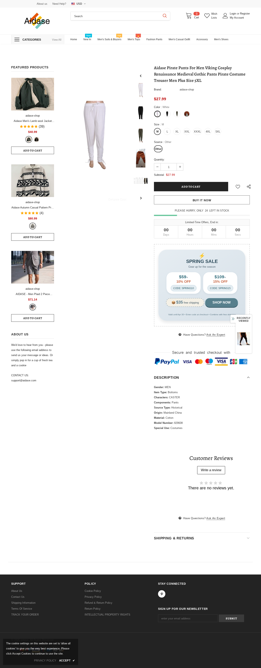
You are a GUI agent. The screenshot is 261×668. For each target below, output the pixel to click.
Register (245, 13)
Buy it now (202, 200)
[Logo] (37, 21)
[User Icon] (225, 15)
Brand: (158, 89)
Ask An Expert (215, 334)
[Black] (36, 139)
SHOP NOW (221, 302)
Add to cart (32, 151)
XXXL (197, 131)
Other (158, 148)
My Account (237, 17)
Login (233, 13)
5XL (218, 131)
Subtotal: (159, 174)
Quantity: (159, 159)
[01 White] (33, 226)
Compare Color (117, 198)
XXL (186, 131)
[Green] (29, 139)
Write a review (211, 470)
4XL (208, 131)
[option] (94, 135)
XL (177, 131)
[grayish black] (33, 307)
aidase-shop (32, 115)
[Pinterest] (161, 594)
